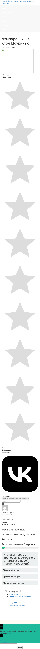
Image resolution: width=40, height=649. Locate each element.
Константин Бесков (14, 583)
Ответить (4, 642)
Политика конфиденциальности (20, 596)
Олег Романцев (12, 577)
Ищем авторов (14, 594)
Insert (20, 648)
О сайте (12, 599)
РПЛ (3, 8)
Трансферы (6, 25)
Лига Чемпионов (7, 13)
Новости (4, 21)
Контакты (12, 601)
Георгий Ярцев (12, 570)
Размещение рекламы (17, 605)
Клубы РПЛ (13, 603)
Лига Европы (6, 17)
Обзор (4, 29)
